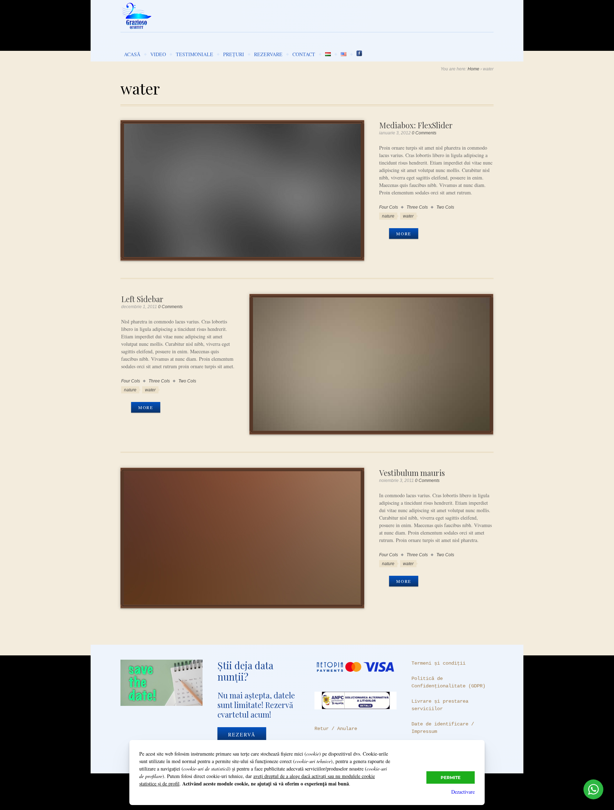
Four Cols (388, 207)
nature (388, 216)
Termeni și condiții (438, 663)
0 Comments (424, 132)
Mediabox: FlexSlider (416, 125)
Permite (450, 777)
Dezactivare (463, 791)
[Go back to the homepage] (307, 16)
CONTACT (303, 54)
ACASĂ (132, 54)
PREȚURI (233, 54)
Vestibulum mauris (412, 472)
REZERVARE (268, 54)
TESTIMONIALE (194, 54)
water (408, 216)
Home (473, 68)
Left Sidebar (142, 299)
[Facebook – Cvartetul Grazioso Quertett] (359, 54)
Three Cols (417, 207)
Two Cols (445, 207)
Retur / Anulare (335, 728)
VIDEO (158, 54)
